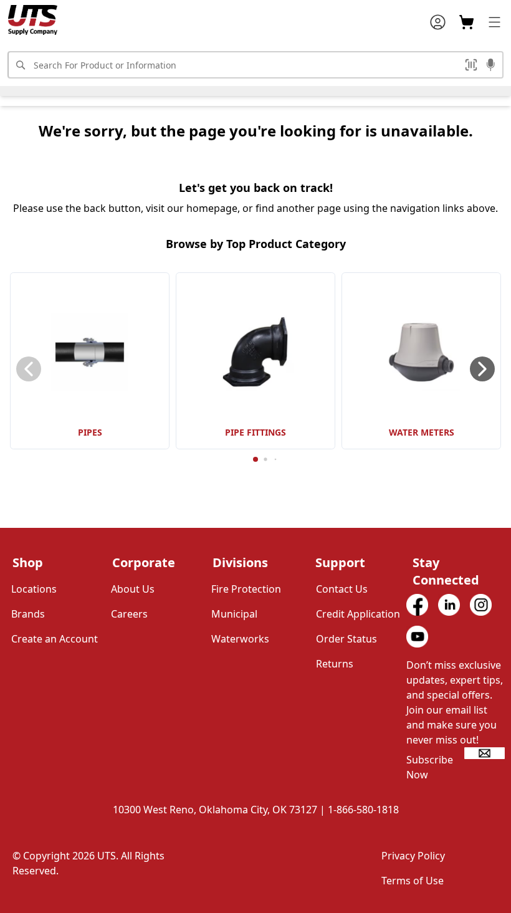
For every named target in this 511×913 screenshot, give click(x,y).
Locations (34, 589)
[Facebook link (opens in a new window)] (417, 605)
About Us (133, 589)
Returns (334, 664)
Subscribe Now (429, 767)
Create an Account (54, 639)
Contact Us (342, 589)
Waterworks (240, 639)
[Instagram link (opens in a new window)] (481, 605)
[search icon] (20, 65)
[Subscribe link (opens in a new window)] (484, 753)
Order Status (346, 639)
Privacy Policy (413, 856)
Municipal (234, 614)
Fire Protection (246, 589)
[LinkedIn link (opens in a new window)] (449, 605)
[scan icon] (471, 64)
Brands (28, 614)
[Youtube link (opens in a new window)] (417, 637)
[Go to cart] (466, 22)
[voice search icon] (491, 66)
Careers (129, 614)
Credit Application (358, 614)
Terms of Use (412, 880)
